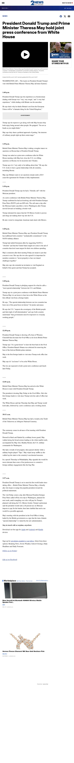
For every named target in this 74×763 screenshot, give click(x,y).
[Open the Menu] (3, 3)
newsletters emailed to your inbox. (22, 541)
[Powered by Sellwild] (45, 684)
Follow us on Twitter (10, 551)
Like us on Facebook (10, 559)
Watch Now (67, 3)
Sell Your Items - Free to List (24, 581)
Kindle (40, 529)
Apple (23, 529)
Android (32, 529)
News (5, 16)
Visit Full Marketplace (42, 580)
